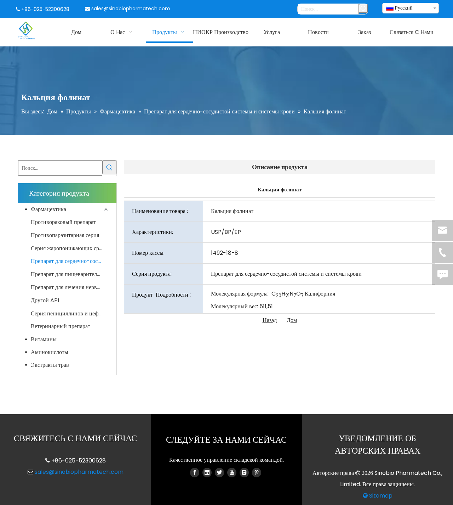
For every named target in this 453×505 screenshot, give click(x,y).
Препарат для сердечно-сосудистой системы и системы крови (70, 261)
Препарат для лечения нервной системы (70, 287)
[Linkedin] (207, 472)
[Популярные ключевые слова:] (363, 8)
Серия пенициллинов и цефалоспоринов (70, 313)
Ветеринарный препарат (60, 326)
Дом (292, 320)
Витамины (44, 339)
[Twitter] (219, 472)
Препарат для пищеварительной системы (70, 274)
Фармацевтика (48, 209)
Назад (270, 320)
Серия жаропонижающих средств (70, 248)
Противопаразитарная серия (65, 235)
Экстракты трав (50, 365)
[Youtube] (231, 472)
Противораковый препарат (63, 222)
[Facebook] (194, 472)
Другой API (45, 300)
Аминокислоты (49, 352)
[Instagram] (244, 472)
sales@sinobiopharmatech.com (130, 8)
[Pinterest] (256, 472)
